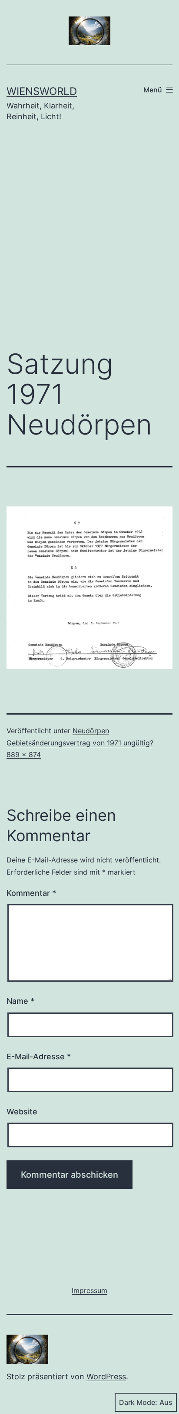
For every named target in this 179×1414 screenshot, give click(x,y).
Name (20, 1001)
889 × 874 (24, 754)
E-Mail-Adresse (39, 1056)
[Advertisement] (89, 242)
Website (22, 1111)
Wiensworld (42, 91)
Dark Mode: (138, 1402)
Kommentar (31, 893)
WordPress (106, 1376)
